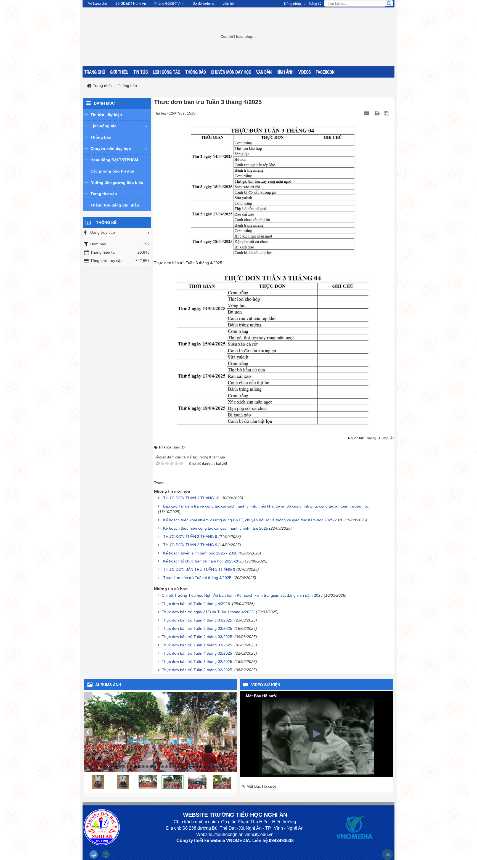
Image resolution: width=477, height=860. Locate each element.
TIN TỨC (140, 72)
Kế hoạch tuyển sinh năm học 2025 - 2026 (200, 553)
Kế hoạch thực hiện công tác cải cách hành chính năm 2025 (215, 528)
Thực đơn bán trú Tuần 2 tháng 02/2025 (197, 670)
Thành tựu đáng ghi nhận (115, 205)
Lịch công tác (103, 126)
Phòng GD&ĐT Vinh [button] (169, 4)
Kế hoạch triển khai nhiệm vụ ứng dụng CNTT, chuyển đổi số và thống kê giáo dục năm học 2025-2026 (253, 520)
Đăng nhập (292, 4)
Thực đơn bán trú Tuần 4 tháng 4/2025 (197, 577)
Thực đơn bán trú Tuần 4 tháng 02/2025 (197, 653)
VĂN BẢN (264, 72)
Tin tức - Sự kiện (106, 114)
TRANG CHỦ (94, 72)
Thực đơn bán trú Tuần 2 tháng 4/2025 (196, 603)
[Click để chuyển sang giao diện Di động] (106, 854)
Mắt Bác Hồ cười (261, 786)
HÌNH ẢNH (285, 72)
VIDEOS (304, 72)
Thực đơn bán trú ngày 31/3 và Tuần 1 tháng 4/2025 (208, 612)
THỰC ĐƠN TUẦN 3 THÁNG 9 (190, 536)
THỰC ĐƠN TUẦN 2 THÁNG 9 (190, 545)
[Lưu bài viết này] (387, 113)
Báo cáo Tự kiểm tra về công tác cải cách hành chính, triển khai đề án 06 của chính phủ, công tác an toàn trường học (266, 506)
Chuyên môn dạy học (111, 148)
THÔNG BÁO (195, 72)
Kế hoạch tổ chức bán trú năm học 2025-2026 (203, 561)
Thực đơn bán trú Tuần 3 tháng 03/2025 (197, 628)
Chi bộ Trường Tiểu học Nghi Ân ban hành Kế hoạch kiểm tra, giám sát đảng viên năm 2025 (242, 595)
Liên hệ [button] (228, 4)
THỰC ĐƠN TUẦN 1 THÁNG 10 (191, 498)
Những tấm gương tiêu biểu (117, 182)
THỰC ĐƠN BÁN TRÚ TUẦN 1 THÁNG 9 (199, 569)
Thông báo (101, 137)
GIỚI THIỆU (119, 72)
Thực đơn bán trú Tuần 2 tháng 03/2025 (197, 637)
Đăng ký (315, 4)
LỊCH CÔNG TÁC (166, 72)
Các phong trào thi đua (112, 171)
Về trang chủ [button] (97, 4)
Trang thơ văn (104, 194)
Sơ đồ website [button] (203, 4)
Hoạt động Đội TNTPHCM (114, 160)
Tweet (159, 483)
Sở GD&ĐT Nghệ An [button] (130, 4)
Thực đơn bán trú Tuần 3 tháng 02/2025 (197, 661)
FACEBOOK (325, 72)
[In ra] (378, 113)
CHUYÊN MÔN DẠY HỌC (231, 72)
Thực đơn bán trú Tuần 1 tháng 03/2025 (197, 645)
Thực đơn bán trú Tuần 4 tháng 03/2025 (197, 620)
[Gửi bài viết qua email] (367, 113)
